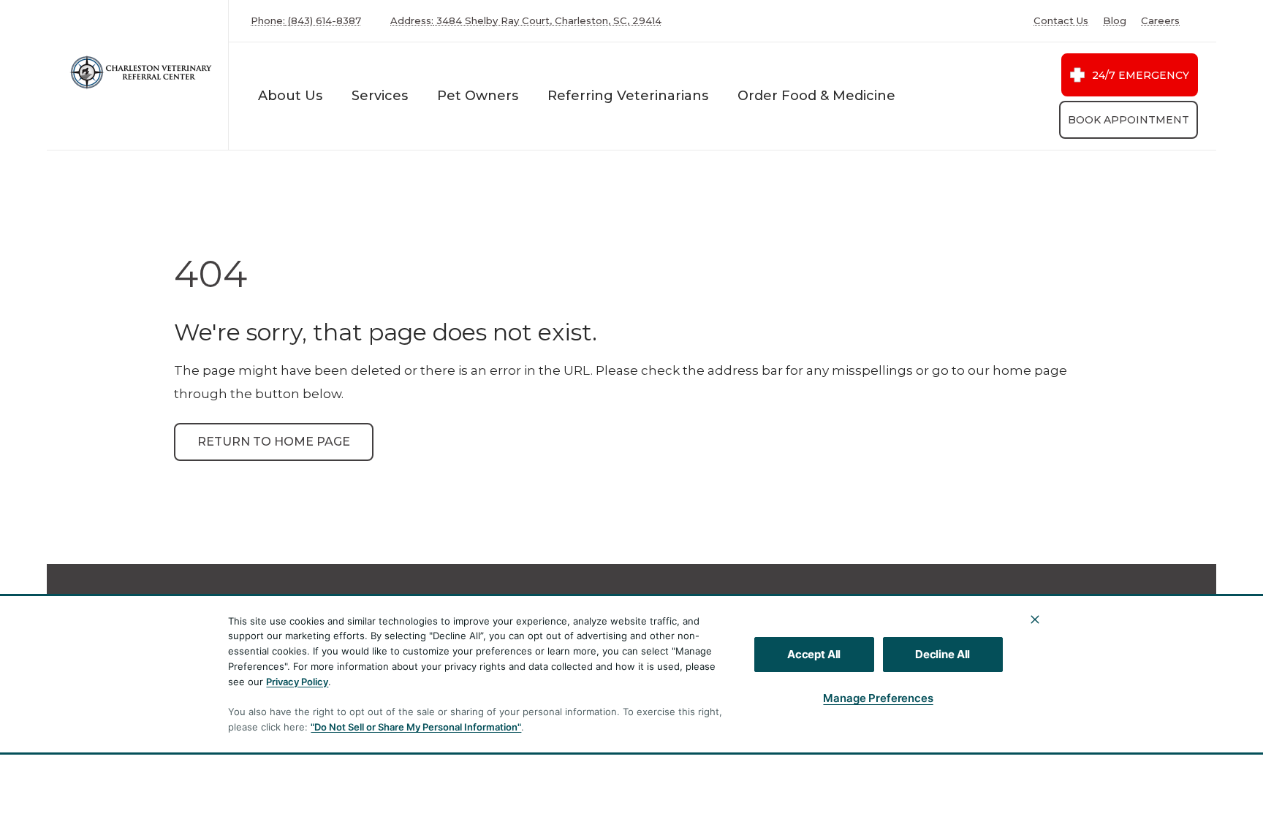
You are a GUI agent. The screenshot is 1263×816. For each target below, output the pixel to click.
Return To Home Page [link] (273, 442)
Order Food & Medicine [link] (816, 96)
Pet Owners (477, 96)
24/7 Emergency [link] (1140, 75)
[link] (141, 72)
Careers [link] (1160, 21)
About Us (290, 96)
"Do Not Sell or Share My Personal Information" (416, 727)
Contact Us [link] (1060, 21)
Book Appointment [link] (1128, 119)
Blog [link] (1114, 21)
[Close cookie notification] (1035, 619)
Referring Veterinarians (627, 96)
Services (380, 96)
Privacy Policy (297, 681)
